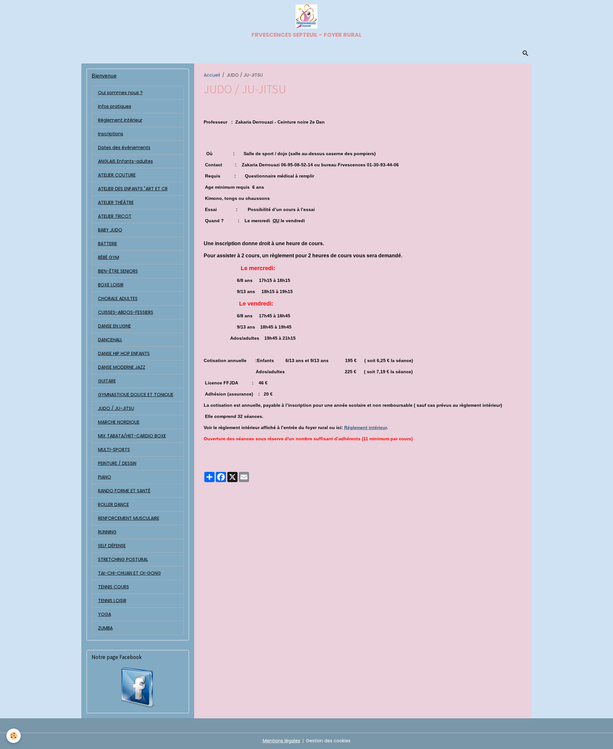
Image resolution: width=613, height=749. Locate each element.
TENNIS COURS (113, 587)
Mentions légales (281, 741)
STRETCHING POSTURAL (123, 559)
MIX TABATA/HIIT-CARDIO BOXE (132, 436)
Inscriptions (110, 134)
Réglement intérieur (365, 427)
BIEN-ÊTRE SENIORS (118, 271)
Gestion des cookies (328, 741)
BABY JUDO (110, 230)
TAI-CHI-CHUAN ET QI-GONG (129, 573)
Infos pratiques (114, 106)
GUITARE (107, 381)
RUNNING (107, 532)
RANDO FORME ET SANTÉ (124, 491)
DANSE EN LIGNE (114, 326)
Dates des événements (124, 147)
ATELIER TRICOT (115, 216)
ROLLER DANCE (113, 504)
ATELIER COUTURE (117, 175)
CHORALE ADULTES (118, 298)
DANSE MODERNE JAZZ (121, 367)
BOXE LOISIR (111, 285)
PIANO (104, 477)
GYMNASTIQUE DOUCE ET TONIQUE (135, 394)
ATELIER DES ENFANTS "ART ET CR (133, 188)
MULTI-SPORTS (114, 449)
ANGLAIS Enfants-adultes (125, 161)
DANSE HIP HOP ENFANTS (124, 353)
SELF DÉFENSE (112, 545)
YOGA (104, 614)
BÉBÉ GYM (108, 257)
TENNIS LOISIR (112, 600)
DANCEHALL (110, 340)
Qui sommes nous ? (120, 92)
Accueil (212, 75)
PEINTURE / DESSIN (117, 463)
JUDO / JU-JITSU (116, 408)
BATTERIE (107, 243)
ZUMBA (105, 628)
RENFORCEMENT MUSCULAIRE (128, 518)
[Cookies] (13, 736)
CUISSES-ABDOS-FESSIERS (125, 312)
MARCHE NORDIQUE (119, 422)
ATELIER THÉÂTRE (116, 202)
